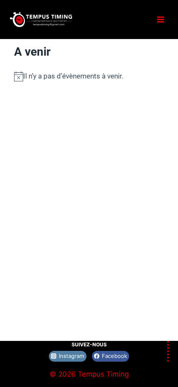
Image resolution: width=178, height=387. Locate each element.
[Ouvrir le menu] (160, 19)
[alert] (89, 76)
